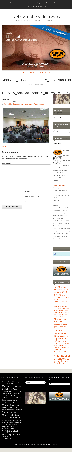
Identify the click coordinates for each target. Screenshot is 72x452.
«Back (4, 147)
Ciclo (56, 297)
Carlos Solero (60, 293)
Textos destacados (43, 72)
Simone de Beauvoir (58, 351)
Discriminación (60, 302)
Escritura (58, 306)
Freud (65, 306)
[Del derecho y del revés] (36, 47)
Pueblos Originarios (12, 420)
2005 (55, 287)
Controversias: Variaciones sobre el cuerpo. (28, 104)
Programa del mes (43, 3)
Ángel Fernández (61, 363)
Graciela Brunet (58, 308)
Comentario (7, 163)
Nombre (28, 192)
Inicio (24, 72)
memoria (57, 333)
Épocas (30, 3)
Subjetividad (62, 356)
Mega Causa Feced (16, 409)
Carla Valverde (11, 384)
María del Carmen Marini (60, 322)
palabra (62, 336)
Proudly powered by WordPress (25, 444)
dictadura (57, 300)
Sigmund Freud (61, 349)
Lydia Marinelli (58, 317)
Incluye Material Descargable (36, 6)
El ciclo (31, 72)
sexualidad (63, 347)
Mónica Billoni (9, 415)
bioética (61, 289)
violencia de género (61, 361)
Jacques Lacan (59, 312)
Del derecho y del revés (36, 16)
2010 (59, 286)
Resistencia (58, 3)
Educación (58, 304)
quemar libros (58, 345)
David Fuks (64, 297)
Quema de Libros (65, 343)
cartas (63, 295)
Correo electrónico (32, 196)
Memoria (59, 330)
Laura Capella (60, 314)
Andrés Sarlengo (15, 382)
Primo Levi (4, 418)
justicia (67, 312)
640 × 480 (7, 104)
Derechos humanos (17, 3)
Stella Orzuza (10, 428)
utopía (56, 359)
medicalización (58, 326)
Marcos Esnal (60, 319)
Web (26, 201)
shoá (67, 347)
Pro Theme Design (51, 444)
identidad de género (63, 310)
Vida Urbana (63, 359)
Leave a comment (36, 87)
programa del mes (60, 339)
